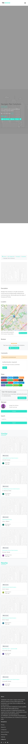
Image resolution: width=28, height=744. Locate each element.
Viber (3, 385)
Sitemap (3, 736)
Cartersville (4, 459)
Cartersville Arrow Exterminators (10, 458)
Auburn (3, 521)
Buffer (21, 380)
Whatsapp (9, 385)
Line (21, 385)
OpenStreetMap (20, 330)
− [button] (2, 308)
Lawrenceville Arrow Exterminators (10, 679)
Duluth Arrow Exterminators (9, 587)
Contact (14, 411)
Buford (3, 619)
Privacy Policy (4, 734)
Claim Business (22, 398)
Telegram (22, 382)
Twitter (10, 377)
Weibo (11, 382)
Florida (9, 490)
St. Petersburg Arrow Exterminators (11, 488)
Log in (4, 367)
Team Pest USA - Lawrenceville (9, 648)
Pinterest (4, 380)
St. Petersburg (5, 490)
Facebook (4, 377)
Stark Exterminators (7, 519)
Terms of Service (5, 732)
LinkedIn (16, 377)
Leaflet (15, 330)
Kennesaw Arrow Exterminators (10, 550)
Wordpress (4, 382)
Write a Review (6, 119)
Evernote (10, 380)
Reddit (16, 380)
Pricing (2, 724)
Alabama (7, 521)
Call (12, 113)
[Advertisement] (14, 240)
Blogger (21, 377)
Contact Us (3, 729)
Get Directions (23, 333)
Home (4, 256)
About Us (3, 727)
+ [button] (2, 306)
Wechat (16, 385)
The (6, 3)
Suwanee (23, 256)
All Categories (11, 256)
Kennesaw (4, 552)
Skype (16, 382)
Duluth (3, 589)
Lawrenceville (4, 650)
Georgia (18, 256)
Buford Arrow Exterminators (9, 618)
